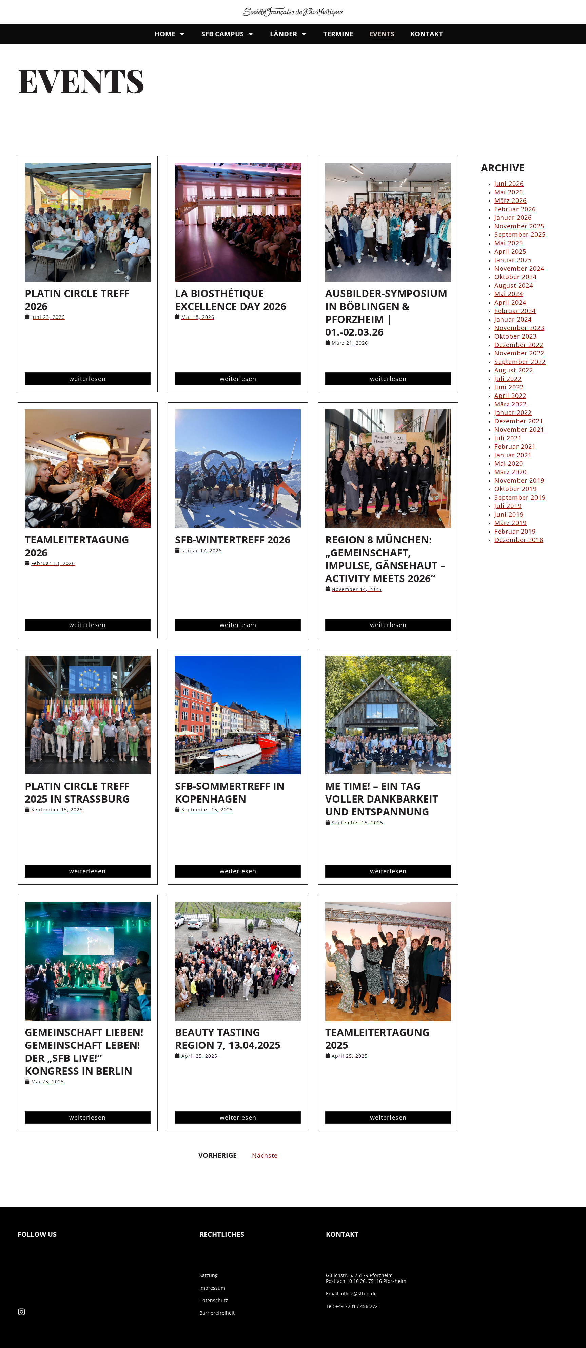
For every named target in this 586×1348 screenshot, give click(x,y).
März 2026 (510, 200)
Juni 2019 (509, 514)
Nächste (265, 1155)
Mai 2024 (508, 294)
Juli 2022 (508, 378)
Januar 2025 (513, 260)
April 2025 (510, 251)
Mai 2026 (508, 192)
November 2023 (519, 328)
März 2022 (510, 404)
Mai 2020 (508, 463)
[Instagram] (21, 1312)
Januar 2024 (513, 319)
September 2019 (520, 497)
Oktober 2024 (515, 277)
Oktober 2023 (515, 336)
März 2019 (510, 523)
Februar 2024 (515, 311)
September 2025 (520, 234)
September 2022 (520, 362)
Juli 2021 (508, 438)
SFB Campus (222, 33)
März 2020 (510, 472)
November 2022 (519, 353)
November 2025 (519, 226)
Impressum (212, 1288)
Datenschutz (213, 1300)
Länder (283, 33)
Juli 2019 (508, 506)
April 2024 (510, 302)
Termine (338, 33)
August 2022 (513, 370)
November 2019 (519, 480)
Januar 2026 (513, 217)
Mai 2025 (508, 243)
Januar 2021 (513, 455)
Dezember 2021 (518, 421)
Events (381, 33)
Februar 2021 (515, 446)
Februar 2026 (515, 209)
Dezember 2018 (518, 540)
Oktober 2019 (515, 489)
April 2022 (510, 395)
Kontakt (426, 33)
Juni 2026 (509, 183)
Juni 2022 (509, 387)
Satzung (208, 1275)
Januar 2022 (513, 412)
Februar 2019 (515, 531)
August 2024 (513, 285)
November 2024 (519, 268)
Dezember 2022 (518, 345)
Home (165, 33)
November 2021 (519, 429)
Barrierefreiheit (217, 1313)
